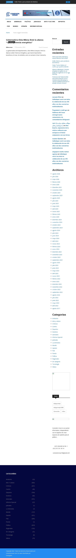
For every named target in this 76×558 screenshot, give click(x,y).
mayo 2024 (55, 238)
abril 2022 (55, 306)
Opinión (24, 26)
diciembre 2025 (57, 187)
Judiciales (37, 21)
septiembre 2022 (57, 292)
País (8, 26)
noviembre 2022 (57, 287)
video (63, 411)
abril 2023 (55, 273)
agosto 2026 (56, 174)
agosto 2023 (56, 262)
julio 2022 (55, 298)
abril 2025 (55, 209)
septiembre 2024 (57, 228)
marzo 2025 (56, 211)
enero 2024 (55, 249)
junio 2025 (55, 203)
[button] (67, 2)
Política (28, 21)
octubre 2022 (56, 289)
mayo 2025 (55, 206)
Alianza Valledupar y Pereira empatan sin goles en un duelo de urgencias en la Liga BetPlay (61, 72)
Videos (54, 367)
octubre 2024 (56, 225)
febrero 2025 (56, 214)
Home (8, 32)
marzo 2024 (56, 244)
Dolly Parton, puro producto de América (26, 2)
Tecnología (55, 364)
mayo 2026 (55, 179)
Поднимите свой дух (59, 110)
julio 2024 (55, 233)
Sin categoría (56, 361)
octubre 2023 (56, 257)
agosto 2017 (56, 308)
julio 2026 (55, 176)
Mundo (15, 26)
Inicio (9, 21)
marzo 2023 (56, 276)
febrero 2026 (56, 182)
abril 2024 (55, 241)
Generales (18, 21)
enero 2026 (55, 184)
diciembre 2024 (57, 220)
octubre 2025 (56, 193)
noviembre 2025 (57, 190)
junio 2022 (55, 300)
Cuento (54, 326)
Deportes (61, 21)
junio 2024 (55, 236)
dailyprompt (57, 403)
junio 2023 (55, 268)
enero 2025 (55, 217)
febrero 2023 (56, 279)
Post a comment (43, 47)
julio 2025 (55, 201)
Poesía (54, 353)
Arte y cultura (49, 21)
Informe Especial (36, 26)
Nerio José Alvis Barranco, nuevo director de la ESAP (60, 57)
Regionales (55, 359)
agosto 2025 (56, 198)
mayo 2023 (55, 271)
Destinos (55, 332)
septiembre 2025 (57, 195)
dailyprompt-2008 (58, 407)
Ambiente (55, 318)
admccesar (9, 47)
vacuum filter (56, 97)
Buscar (54, 38)
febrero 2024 (56, 246)
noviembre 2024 (57, 222)
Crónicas (55, 324)
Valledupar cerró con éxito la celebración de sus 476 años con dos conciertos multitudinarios (60, 158)
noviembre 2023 (57, 254)
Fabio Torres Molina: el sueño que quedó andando (60, 66)
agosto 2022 (56, 295)
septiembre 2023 (57, 260)
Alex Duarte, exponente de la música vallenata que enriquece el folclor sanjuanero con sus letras (61, 130)
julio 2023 (55, 265)
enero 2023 (55, 281)
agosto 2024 (56, 230)
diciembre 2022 (57, 284)
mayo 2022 (55, 303)
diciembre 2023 (57, 252)
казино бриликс (58, 139)
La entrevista (56, 343)
